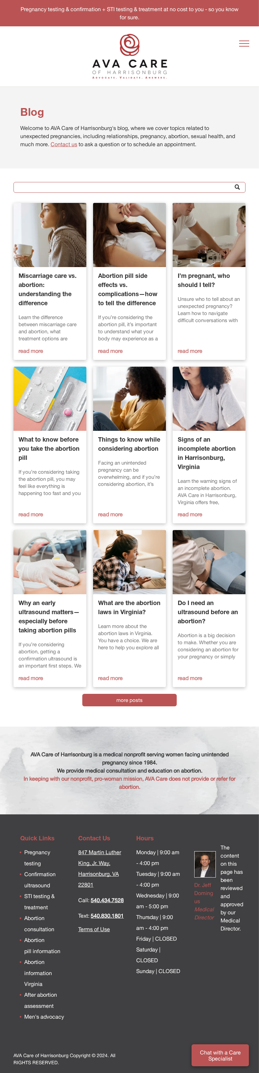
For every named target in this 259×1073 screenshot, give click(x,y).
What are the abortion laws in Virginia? (129, 608)
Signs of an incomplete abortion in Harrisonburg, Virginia (207, 454)
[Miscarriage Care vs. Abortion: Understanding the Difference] (49, 235)
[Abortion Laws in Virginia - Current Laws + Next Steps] (129, 562)
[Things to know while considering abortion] (129, 399)
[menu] (244, 43)
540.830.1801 (107, 916)
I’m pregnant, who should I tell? (204, 281)
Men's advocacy (44, 1017)
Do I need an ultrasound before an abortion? (208, 613)
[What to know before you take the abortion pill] (49, 399)
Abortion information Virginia (38, 973)
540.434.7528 (107, 900)
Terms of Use (94, 929)
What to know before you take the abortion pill (49, 449)
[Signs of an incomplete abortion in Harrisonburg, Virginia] (209, 399)
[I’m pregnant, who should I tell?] (209, 235)
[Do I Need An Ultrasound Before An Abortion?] (209, 562)
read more (31, 351)
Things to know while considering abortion (129, 444)
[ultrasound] (49, 562)
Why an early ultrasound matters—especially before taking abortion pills (49, 617)
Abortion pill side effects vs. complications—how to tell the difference (127, 290)
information (45, 951)
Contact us (64, 144)
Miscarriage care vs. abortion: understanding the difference (48, 290)
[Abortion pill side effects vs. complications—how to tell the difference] (129, 235)
